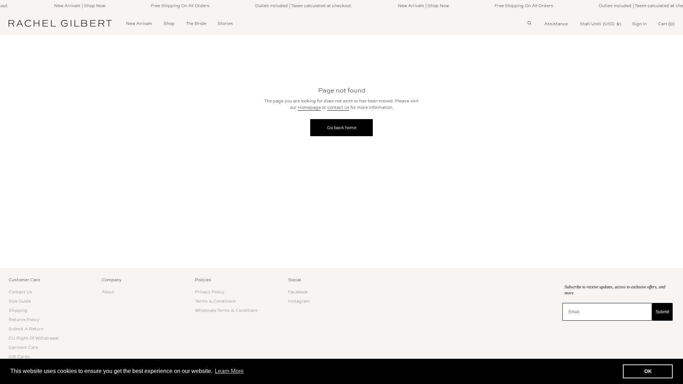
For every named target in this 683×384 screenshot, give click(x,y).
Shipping (18, 310)
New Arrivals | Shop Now (76, 6)
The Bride (196, 23)
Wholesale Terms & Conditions (226, 310)
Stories (225, 23)
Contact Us (20, 292)
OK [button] (648, 371)
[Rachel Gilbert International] (60, 23)
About (108, 292)
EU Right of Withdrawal (34, 338)
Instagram (299, 301)
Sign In (639, 24)
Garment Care (23, 347)
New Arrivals (139, 23)
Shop (169, 23)
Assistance (556, 24)
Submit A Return (26, 329)
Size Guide (20, 301)
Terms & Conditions (215, 301)
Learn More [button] (229, 371)
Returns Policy (24, 319)
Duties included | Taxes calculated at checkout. (300, 6)
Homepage (309, 107)
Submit (662, 311)
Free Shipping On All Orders (177, 6)
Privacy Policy (209, 292)
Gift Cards (19, 356)
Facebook (298, 292)
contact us (338, 107)
